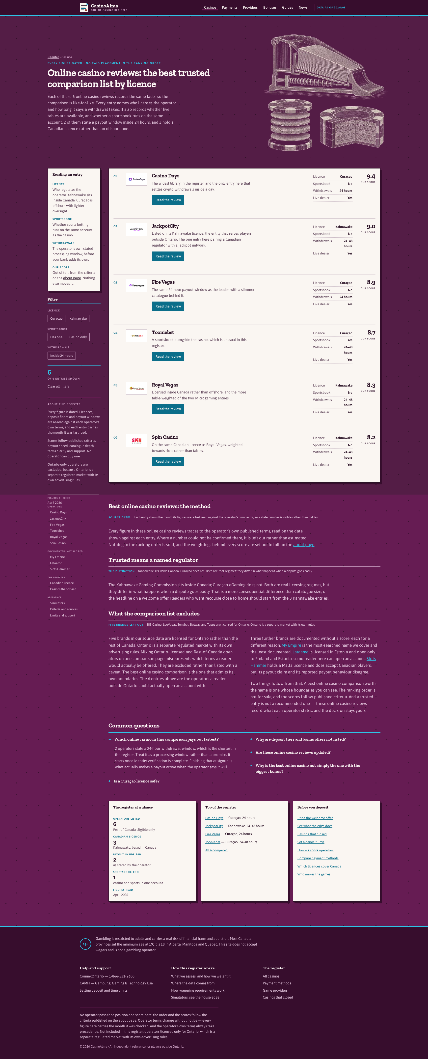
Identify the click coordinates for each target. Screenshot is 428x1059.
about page (72, 278)
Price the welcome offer (315, 818)
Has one (56, 337)
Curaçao (56, 318)
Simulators (57, 603)
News (303, 7)
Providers (250, 7)
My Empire (57, 557)
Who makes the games (313, 874)
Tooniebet (163, 332)
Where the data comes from (192, 983)
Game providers (275, 990)
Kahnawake (78, 318)
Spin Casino (165, 437)
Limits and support (62, 615)
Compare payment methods (318, 858)
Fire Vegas (163, 282)
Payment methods (277, 983)
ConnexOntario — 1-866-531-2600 (107, 976)
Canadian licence (62, 583)
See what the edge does (314, 826)
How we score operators (315, 850)
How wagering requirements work (198, 990)
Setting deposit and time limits (103, 990)
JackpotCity (165, 226)
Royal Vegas (165, 385)
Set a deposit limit (310, 842)
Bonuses (269, 7)
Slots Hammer (60, 569)
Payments (229, 7)
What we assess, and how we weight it (201, 976)
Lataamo (56, 563)
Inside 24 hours (61, 356)
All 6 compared (216, 850)
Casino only (78, 337)
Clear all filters (58, 386)
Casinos (210, 7)
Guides (287, 7)
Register (53, 57)
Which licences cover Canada (319, 866)
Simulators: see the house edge (195, 997)
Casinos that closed (63, 589)
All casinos (271, 976)
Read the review (168, 200)
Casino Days (166, 175)
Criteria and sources (64, 609)
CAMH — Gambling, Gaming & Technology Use (116, 983)
